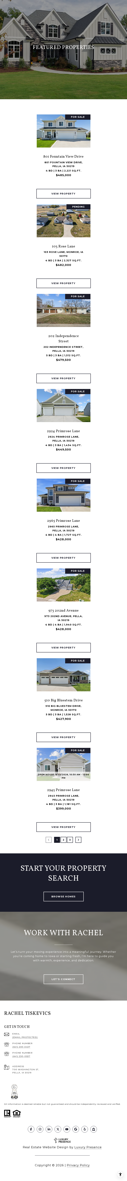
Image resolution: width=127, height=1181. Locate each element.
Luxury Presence (88, 1147)
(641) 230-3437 (21, 1047)
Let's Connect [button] (63, 979)
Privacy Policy (78, 1165)
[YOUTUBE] (67, 1129)
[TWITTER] (58, 1129)
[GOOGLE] (75, 1129)
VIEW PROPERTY (63, 193)
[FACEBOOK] (31, 1129)
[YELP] (84, 1129)
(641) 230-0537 (21, 1056)
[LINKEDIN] (49, 1129)
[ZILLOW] (93, 1129)
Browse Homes (63, 896)
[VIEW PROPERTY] (63, 190)
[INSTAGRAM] (40, 1129)
